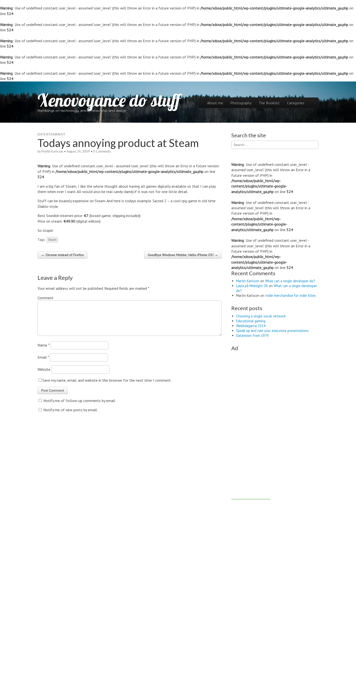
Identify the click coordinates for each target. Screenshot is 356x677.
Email (43, 357)
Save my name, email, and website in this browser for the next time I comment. (106, 380)
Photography (240, 102)
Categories (295, 102)
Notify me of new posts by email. (70, 409)
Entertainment (51, 134)
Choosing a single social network (261, 316)
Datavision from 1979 (252, 335)
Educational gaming (250, 321)
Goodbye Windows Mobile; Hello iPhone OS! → (183, 255)
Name (43, 345)
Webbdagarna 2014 (250, 325)
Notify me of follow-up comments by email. (79, 400)
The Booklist (269, 102)
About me (215, 102)
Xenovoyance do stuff (109, 100)
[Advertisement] (250, 426)
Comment (46, 297)
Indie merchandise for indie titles (290, 295)
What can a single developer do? (290, 281)
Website (44, 369)
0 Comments (102, 151)
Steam (52, 240)
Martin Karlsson (52, 151)
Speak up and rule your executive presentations (272, 330)
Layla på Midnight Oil (252, 285)
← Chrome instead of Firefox (62, 255)
